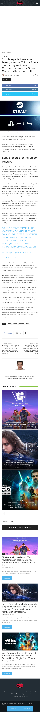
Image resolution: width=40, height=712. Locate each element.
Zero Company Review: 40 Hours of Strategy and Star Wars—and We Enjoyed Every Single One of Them (20, 505)
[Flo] (3, 75)
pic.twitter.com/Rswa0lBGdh (19, 246)
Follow (34, 89)
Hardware (21, 323)
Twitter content (11, 258)
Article (9, 323)
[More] (25, 333)
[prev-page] (3, 513)
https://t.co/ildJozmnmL (16, 243)
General (9, 52)
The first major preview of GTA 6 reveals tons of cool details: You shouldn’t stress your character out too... (18, 561)
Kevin (3, 614)
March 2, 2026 (24, 252)
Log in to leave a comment (20, 527)
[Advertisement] (20, 28)
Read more (7, 578)
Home (3, 52)
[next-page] (6, 513)
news (27, 323)
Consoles (15, 323)
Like (35, 85)
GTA (20, 420)
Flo (8, 75)
